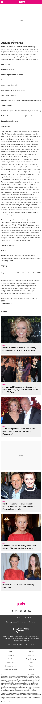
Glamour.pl (11, 655)
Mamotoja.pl (10, 662)
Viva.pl (31, 662)
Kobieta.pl (31, 655)
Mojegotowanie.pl (10, 666)
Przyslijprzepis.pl (31, 659)
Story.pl (31, 670)
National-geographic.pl (10, 670)
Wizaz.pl (31, 666)
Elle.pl (10, 652)
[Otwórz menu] (2, 2)
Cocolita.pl (11, 659)
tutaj (17, 701)
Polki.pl (31, 652)
